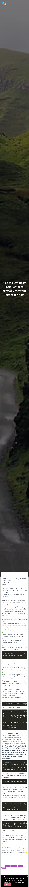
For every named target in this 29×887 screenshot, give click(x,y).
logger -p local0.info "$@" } (14, 655)
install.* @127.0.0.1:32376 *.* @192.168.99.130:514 (15, 806)
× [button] (27, 876)
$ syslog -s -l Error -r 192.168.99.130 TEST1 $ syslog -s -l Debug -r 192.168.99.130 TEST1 (15, 824)
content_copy (25, 653)
